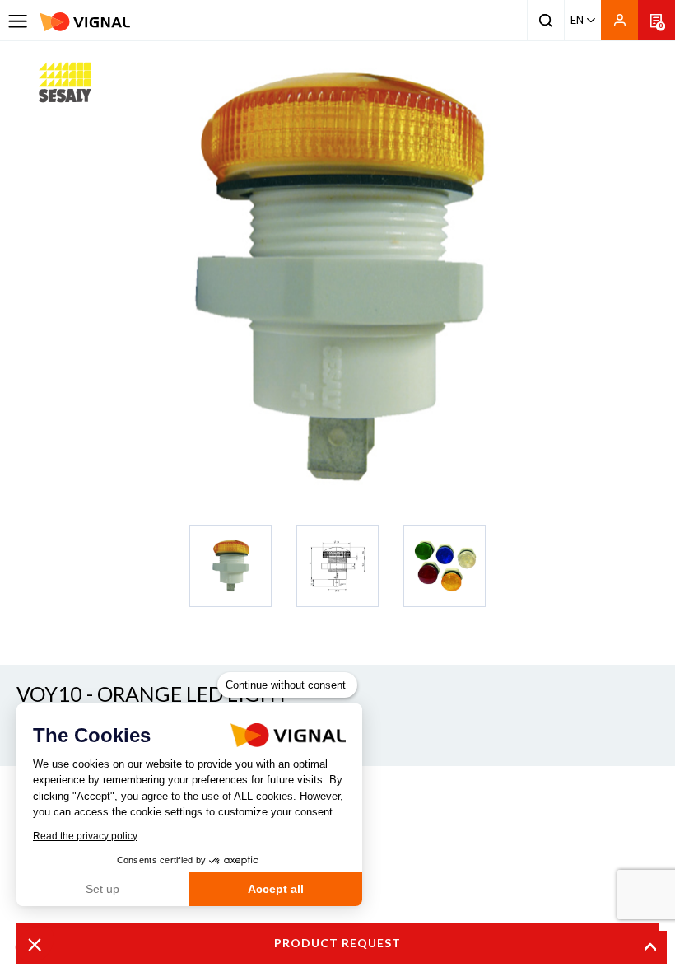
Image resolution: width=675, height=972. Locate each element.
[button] (34, 944)
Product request (337, 943)
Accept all (276, 888)
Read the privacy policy (85, 836)
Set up (102, 888)
